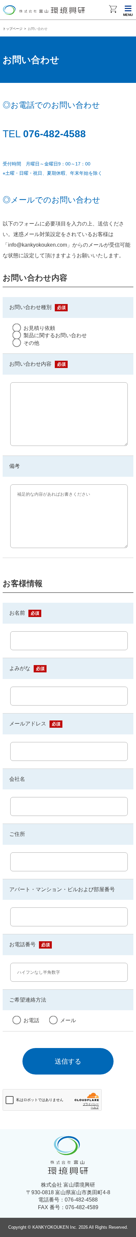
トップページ (12, 29)
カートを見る (113, 10)
